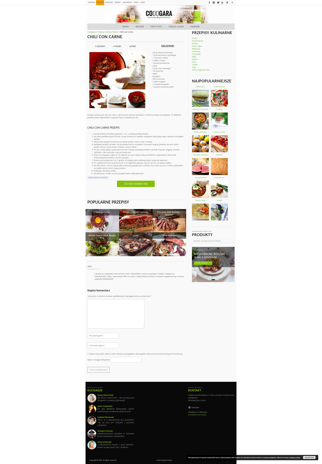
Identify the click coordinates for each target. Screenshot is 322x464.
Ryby (194, 56)
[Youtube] (222, 2)
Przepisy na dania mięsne (107, 32)
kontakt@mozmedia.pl (197, 414)
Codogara (91, 32)
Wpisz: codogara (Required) (98, 360)
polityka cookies (294, 457)
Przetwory (196, 51)
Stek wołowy (169, 235)
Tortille (195, 64)
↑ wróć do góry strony (164, 460)
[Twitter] (218, 2)
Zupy (194, 67)
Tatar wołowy (102, 212)
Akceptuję (309, 457)
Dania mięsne (197, 41)
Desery (195, 43)
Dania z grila (197, 46)
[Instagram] (214, 2)
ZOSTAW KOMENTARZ (136, 183)
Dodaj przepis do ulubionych (98, 177)
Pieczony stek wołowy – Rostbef (169, 213)
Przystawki (196, 54)
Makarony (196, 49)
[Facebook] (209, 2)
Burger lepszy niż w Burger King (102, 236)
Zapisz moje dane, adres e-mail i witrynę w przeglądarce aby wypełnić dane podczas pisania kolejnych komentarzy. (136, 354)
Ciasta (194, 38)
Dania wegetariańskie (201, 70)
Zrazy (135, 235)
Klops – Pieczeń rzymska (135, 212)
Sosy (194, 62)
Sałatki (194, 59)
